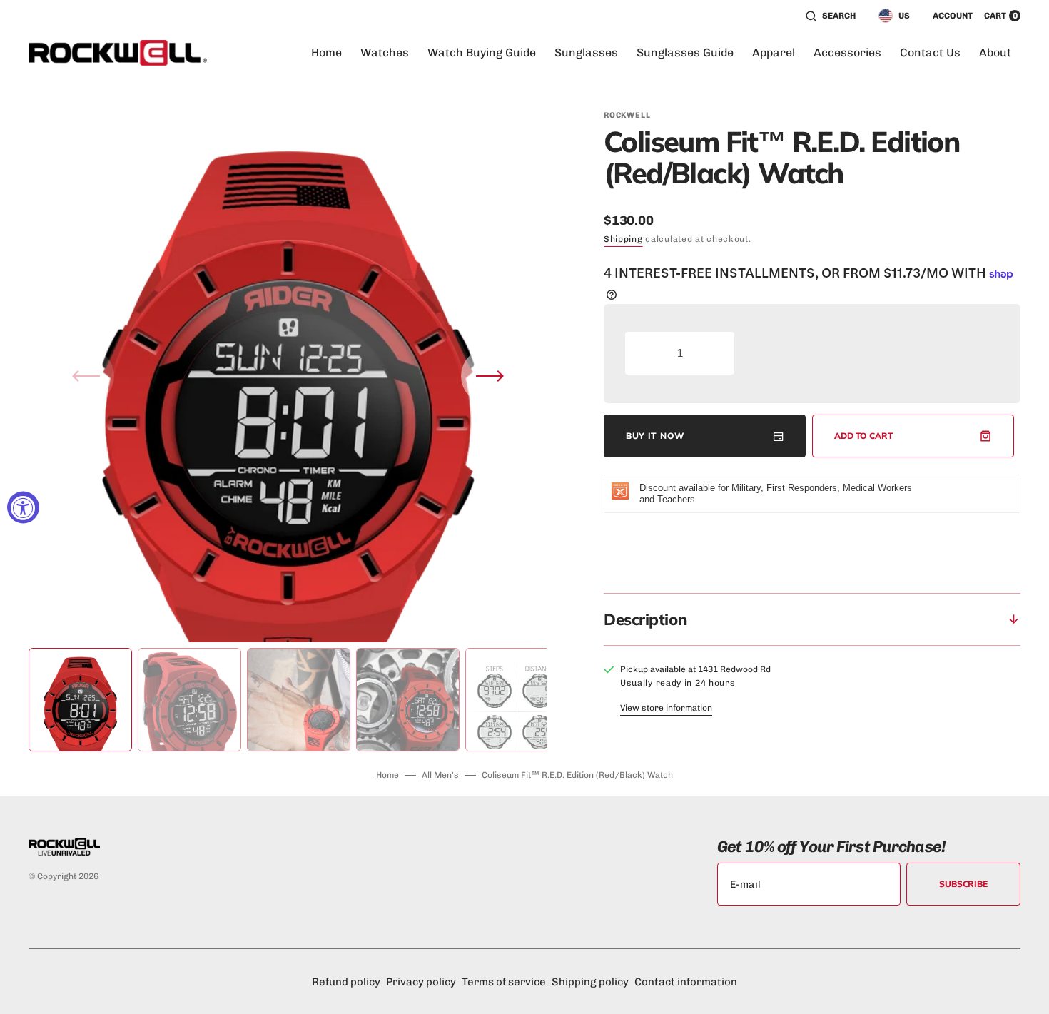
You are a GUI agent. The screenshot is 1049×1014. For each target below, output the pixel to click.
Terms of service (504, 981)
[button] (831, 15)
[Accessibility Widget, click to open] (23, 507)
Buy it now (655, 435)
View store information (666, 708)
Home (387, 775)
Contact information (685, 981)
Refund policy (346, 981)
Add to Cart (863, 435)
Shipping (623, 239)
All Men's (440, 775)
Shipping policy (590, 981)
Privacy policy (421, 981)
